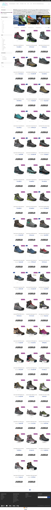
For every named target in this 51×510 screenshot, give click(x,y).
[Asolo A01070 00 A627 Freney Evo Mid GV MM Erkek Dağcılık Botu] (19, 197)
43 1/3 (3, 26)
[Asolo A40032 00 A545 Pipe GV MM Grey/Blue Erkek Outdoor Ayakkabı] (19, 277)
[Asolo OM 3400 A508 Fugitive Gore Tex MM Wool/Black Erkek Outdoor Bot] (31, 358)
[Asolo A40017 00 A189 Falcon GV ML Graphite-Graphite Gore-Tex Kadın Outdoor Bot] (19, 35)
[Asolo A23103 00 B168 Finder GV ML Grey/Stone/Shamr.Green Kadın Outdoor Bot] (31, 223)
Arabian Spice (4, 44)
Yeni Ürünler (4, 56)
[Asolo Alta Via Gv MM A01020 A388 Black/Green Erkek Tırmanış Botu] (31, 37)
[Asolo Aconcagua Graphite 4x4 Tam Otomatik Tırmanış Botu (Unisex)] (31, 385)
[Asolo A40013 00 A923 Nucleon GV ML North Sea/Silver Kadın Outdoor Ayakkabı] (19, 116)
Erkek (25, 3)
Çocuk (31, 3)
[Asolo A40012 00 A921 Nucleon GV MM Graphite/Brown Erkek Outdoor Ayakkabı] (31, 116)
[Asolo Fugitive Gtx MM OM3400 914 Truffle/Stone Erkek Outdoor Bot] (31, 62)
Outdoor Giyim (35, 3)
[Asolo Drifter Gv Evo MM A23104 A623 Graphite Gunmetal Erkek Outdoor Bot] (19, 411)
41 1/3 (3, 25)
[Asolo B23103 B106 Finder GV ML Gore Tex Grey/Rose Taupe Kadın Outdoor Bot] (19, 306)
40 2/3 (3, 24)
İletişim (42, 0)
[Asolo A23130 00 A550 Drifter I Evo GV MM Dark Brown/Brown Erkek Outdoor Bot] (19, 224)
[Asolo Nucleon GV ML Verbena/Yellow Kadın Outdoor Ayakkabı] (44, 331)
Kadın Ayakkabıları (5, 59)
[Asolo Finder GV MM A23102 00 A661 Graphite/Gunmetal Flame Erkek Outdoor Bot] (19, 143)
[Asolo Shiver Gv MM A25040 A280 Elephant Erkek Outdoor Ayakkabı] (31, 412)
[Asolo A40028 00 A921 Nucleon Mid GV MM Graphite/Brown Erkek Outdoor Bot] (31, 89)
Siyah (3, 43)
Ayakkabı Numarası (4, 17)
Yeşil (3, 45)
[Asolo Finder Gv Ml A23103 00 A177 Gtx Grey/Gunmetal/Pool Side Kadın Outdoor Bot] (44, 35)
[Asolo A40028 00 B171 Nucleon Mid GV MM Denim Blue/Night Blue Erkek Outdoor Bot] (19, 249)
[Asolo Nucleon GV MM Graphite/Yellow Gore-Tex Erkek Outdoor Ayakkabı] (31, 331)
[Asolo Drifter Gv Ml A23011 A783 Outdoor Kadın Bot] (31, 439)
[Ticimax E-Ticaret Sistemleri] (25, 509)
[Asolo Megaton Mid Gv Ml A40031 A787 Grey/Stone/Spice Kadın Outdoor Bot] (19, 438)
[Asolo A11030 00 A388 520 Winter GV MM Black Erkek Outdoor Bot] (44, 197)
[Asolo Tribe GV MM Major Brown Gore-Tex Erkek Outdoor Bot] (19, 358)
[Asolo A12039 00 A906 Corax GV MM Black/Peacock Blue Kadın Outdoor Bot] (44, 170)
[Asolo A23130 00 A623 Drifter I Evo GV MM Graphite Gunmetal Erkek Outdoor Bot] (31, 143)
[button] (17, 40)
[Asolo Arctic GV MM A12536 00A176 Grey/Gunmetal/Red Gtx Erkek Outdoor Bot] (19, 62)
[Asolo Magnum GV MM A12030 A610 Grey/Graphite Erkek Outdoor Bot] (44, 438)
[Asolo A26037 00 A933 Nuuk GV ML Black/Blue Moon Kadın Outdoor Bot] (19, 170)
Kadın (28, 3)
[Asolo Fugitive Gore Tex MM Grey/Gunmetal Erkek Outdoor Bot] (44, 304)
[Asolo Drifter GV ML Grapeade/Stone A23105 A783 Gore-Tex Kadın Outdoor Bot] (44, 358)
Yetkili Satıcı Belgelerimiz (12, 3)
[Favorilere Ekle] (19, 39)
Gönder (49, 497)
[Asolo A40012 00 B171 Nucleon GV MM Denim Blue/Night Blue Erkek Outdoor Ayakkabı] (31, 251)
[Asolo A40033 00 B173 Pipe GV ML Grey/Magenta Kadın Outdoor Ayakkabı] (44, 251)
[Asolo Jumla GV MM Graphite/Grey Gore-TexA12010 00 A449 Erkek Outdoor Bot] (19, 385)
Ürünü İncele (22, 39)
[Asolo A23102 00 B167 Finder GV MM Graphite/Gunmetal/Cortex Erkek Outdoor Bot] (44, 224)
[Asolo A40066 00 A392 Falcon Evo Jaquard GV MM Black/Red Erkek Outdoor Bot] (44, 143)
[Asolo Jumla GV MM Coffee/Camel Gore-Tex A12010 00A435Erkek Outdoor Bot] (19, 331)
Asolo (3, 66)
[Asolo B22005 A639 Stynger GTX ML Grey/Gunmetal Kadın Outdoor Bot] (31, 304)
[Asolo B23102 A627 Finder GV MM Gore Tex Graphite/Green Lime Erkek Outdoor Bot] (44, 277)
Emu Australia (22, 3)
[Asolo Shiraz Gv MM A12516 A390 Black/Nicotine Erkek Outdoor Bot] (31, 466)
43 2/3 (3, 27)
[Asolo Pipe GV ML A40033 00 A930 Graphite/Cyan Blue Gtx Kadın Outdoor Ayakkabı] (44, 116)
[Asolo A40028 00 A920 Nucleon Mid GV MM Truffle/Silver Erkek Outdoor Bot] (44, 89)
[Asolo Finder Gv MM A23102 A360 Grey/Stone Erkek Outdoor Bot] (19, 466)
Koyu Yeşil (4, 46)
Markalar (17, 3)
